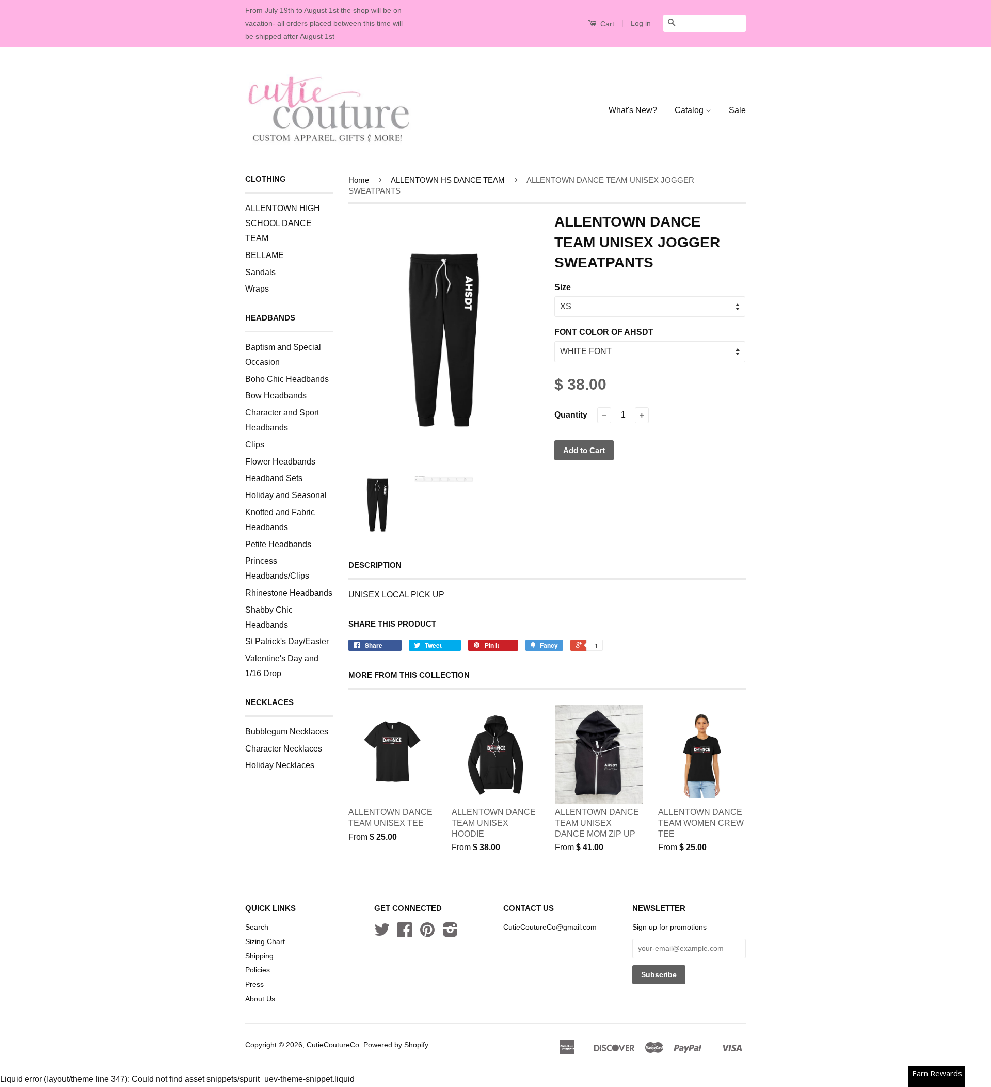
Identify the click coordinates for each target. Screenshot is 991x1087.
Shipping (259, 956)
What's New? (633, 110)
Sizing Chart (265, 942)
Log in (641, 23)
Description (375, 565)
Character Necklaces (283, 748)
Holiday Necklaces (279, 765)
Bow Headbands (276, 395)
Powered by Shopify (395, 1045)
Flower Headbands (280, 461)
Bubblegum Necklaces (286, 731)
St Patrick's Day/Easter (287, 641)
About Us (260, 999)
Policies (257, 970)
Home (358, 179)
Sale (737, 110)
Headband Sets (273, 478)
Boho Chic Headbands (287, 379)
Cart (606, 24)
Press (254, 984)
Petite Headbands (278, 544)
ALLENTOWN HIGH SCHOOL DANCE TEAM (282, 223)
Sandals (260, 272)
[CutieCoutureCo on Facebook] (404, 933)
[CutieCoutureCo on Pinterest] (427, 933)
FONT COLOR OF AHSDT (603, 332)
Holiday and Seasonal (286, 495)
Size (562, 287)
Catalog (690, 110)
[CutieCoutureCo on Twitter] (382, 933)
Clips (254, 444)
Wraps (257, 288)
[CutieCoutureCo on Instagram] (450, 933)
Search (256, 927)
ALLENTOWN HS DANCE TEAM (448, 179)
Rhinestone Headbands (288, 592)
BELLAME (264, 255)
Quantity (570, 414)
